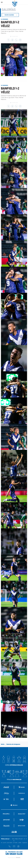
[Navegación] (2, 2)
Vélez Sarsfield (15, 3)
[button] (8, 40)
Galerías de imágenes (13, 744)
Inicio (2, 744)
